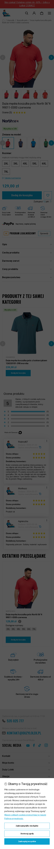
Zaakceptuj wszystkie (27, 841)
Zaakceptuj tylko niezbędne (27, 826)
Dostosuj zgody (27, 834)
